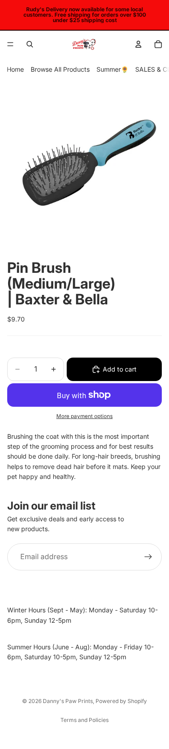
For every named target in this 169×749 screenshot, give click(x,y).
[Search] (30, 44)
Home (15, 69)
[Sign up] (148, 556)
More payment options (84, 416)
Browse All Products (60, 69)
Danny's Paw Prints (68, 701)
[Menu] (10, 44)
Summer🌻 (112, 69)
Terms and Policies (84, 720)
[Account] (138, 44)
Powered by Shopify (121, 701)
